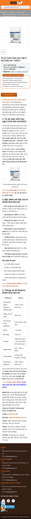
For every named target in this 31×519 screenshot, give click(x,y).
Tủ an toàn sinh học (23, 14)
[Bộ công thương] (9, 506)
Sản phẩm (12, 12)
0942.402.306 (13, 414)
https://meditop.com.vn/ (18, 417)
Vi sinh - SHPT (21, 12)
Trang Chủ (4, 12)
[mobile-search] (2, 7)
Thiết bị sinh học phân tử (9, 14)
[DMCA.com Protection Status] (4, 510)
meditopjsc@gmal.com (11, 456)
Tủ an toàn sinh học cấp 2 (9, 16)
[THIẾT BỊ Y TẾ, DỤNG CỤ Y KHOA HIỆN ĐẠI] (16, 2)
